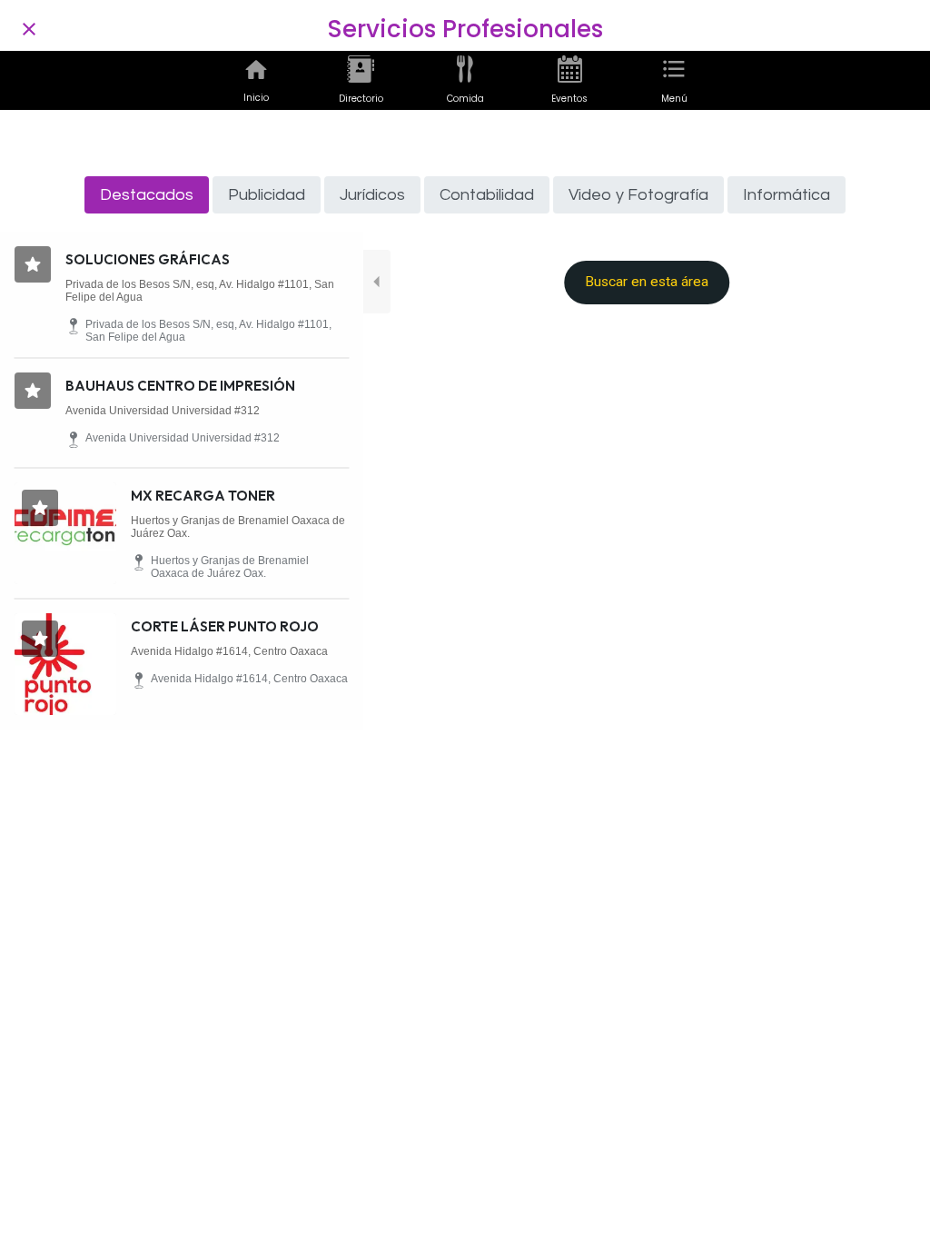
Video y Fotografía (638, 195)
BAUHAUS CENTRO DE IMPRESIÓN (180, 385)
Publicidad (266, 195)
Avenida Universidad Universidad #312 (162, 410)
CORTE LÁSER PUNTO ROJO (225, 626)
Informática (786, 195)
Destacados (146, 195)
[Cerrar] (29, 29)
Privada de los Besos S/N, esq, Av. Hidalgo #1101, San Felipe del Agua (199, 290)
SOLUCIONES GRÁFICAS (147, 259)
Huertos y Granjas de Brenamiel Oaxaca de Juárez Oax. (238, 527)
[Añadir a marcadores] (33, 264)
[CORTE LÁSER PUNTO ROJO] (65, 664)
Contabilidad (487, 195)
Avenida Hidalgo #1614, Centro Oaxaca (229, 651)
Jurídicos (372, 195)
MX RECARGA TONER (203, 495)
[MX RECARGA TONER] (65, 533)
